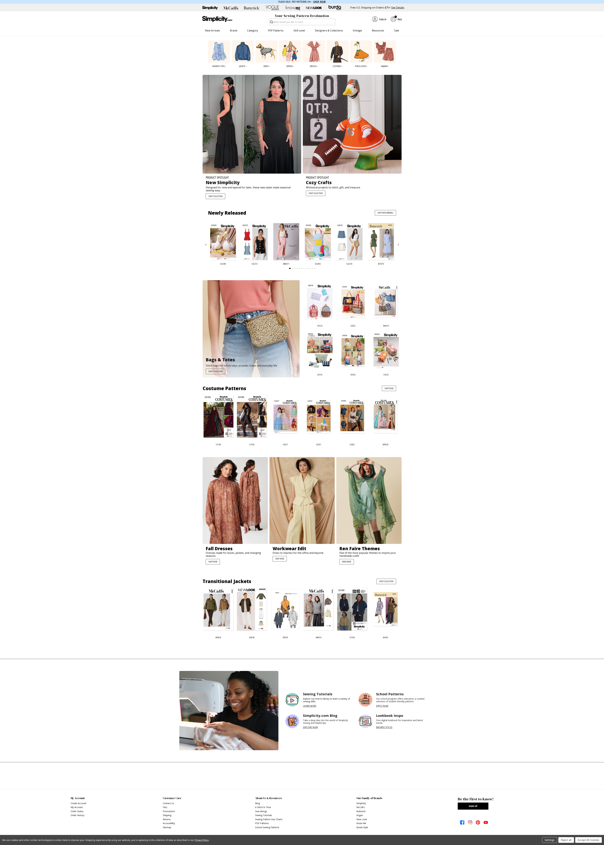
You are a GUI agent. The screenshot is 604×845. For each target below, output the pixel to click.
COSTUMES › (337, 66)
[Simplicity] (217, 19)
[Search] (271, 23)
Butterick (361, 811)
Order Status (77, 811)
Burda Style (362, 827)
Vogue (359, 815)
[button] (206, 244)
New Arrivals (212, 30)
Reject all (566, 840)
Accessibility (169, 823)
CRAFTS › (266, 66)
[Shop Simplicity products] (210, 8)
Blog (257, 803)
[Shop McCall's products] (231, 8)
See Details (397, 7)
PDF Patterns (275, 30)
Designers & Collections (329, 30)
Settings (549, 840)
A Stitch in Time (263, 807)
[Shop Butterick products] (251, 8)
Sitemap (167, 827)
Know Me (361, 823)
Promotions (169, 811)
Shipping (167, 815)
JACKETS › (242, 66)
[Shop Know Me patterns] (293, 8)
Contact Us (168, 803)
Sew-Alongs (261, 811)
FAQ (165, 807)
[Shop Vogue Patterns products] (272, 8)
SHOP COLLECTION (215, 196)
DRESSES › (314, 66)
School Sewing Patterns (267, 827)
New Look (361, 819)
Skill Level (299, 30)
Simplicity (361, 803)
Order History (77, 815)
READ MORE (346, 561)
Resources (378, 30)
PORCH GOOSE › (361, 66)
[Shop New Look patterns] (314, 8)
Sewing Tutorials (263, 815)
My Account (77, 807)
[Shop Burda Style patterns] (334, 8)
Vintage (357, 30)
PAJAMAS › (385, 66)
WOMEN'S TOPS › (219, 66)
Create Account (78, 803)
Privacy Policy (201, 840)
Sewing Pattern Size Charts (268, 819)
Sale (396, 30)
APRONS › (290, 66)
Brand (233, 30)
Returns (167, 819)
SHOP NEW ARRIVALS (385, 212)
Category (252, 30)
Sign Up (473, 806)
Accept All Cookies (588, 840)
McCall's (360, 807)
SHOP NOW (389, 388)
